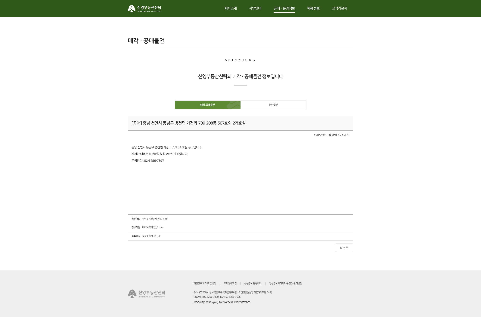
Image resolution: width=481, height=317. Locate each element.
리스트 (344, 248)
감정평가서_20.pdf (151, 236)
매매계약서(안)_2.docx (152, 227)
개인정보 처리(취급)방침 (205, 283)
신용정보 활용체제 (253, 283)
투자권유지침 (230, 283)
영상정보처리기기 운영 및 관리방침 (285, 283)
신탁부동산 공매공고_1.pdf (154, 218)
